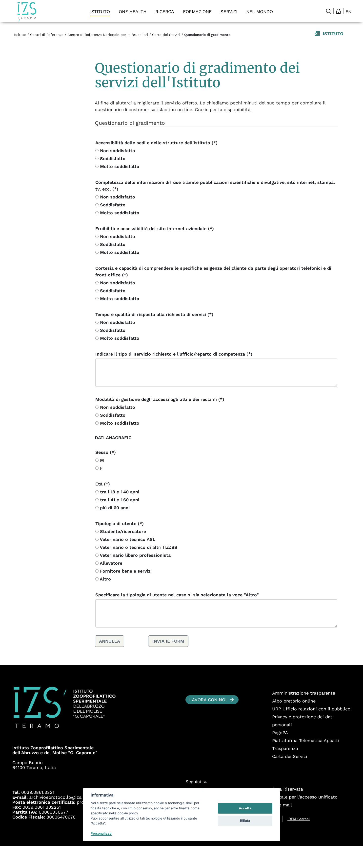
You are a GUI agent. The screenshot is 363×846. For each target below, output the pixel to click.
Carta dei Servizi (166, 35)
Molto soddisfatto (119, 166)
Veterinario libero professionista (135, 555)
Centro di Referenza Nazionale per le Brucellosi (107, 35)
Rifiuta (245, 820)
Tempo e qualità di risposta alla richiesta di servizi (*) (154, 314)
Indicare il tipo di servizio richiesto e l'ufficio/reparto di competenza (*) (173, 354)
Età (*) (102, 483)
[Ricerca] (328, 11)
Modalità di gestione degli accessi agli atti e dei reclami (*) (159, 399)
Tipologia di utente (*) (119, 523)
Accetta (245, 808)
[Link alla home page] (27, 11)
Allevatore (110, 563)
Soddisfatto (112, 158)
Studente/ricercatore (122, 531)
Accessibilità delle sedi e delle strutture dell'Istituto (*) (156, 142)
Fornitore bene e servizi (125, 571)
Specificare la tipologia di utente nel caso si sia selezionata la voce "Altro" (177, 594)
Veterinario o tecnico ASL (127, 539)
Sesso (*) (105, 452)
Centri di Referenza (46, 35)
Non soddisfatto (117, 150)
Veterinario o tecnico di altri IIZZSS (138, 547)
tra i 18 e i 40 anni (119, 491)
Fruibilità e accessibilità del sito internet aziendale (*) (154, 228)
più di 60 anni (114, 507)
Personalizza (101, 833)
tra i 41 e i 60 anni (119, 499)
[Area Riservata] (338, 11)
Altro (105, 578)
